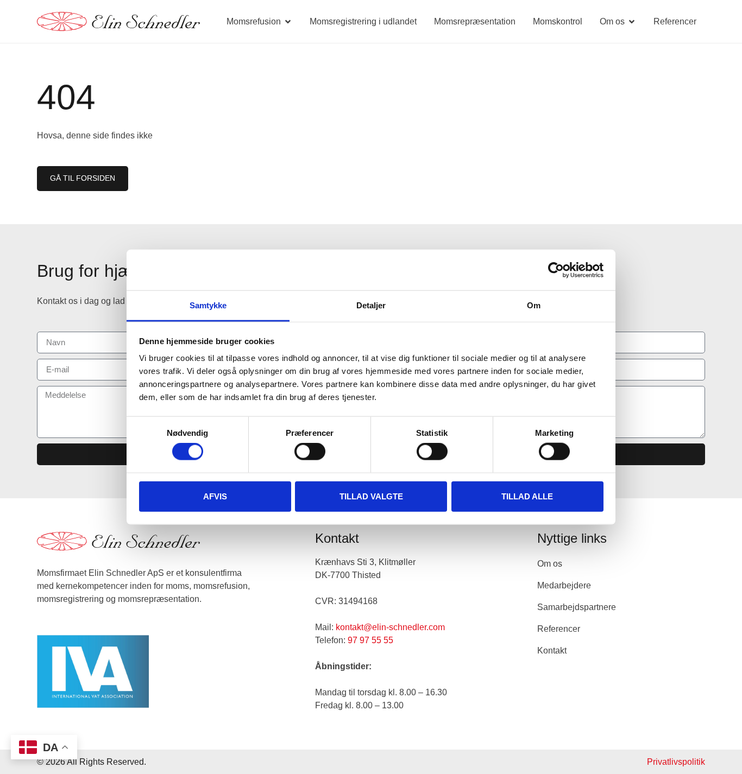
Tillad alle (527, 495)
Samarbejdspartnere (576, 607)
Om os (549, 563)
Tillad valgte (371, 495)
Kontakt (552, 650)
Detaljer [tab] (371, 305)
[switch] (309, 451)
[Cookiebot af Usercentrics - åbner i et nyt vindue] (555, 270)
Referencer (558, 628)
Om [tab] (533, 305)
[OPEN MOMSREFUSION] (288, 21)
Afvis (215, 495)
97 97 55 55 (370, 640)
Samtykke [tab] (208, 305)
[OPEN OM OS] (631, 21)
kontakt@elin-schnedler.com (390, 627)
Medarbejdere (564, 585)
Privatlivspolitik (676, 761)
